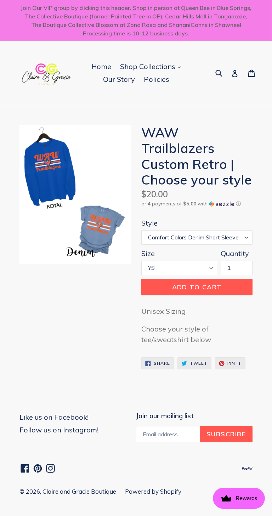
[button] (197, 203)
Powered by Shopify (153, 491)
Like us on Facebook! (54, 417)
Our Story (119, 79)
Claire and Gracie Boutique (79, 491)
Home (101, 66)
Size (148, 253)
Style (149, 223)
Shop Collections (152, 66)
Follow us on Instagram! (58, 429)
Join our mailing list (165, 416)
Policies (156, 79)
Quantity (235, 253)
